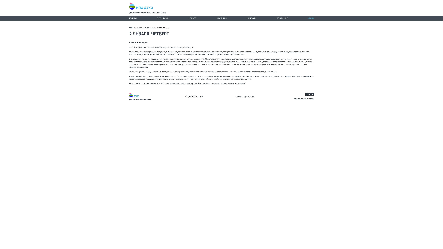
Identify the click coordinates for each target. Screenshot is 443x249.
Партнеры (222, 18)
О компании (163, 18)
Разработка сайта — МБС (304, 98)
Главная (133, 18)
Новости (193, 18)
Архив (311, 18)
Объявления (282, 18)
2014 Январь (149, 27)
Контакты (251, 18)
